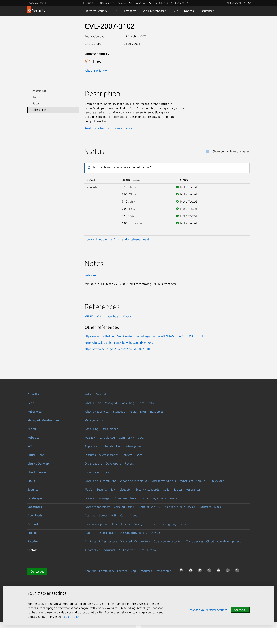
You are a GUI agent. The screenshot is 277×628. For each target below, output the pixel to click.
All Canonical (234, 2)
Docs (141, 402)
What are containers (97, 506)
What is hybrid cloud (164, 480)
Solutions (33, 541)
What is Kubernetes (97, 411)
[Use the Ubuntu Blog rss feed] (238, 571)
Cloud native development (223, 541)
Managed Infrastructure (135, 541)
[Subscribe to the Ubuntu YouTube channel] (219, 571)
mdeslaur (90, 275)
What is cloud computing (100, 480)
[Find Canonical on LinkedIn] (201, 571)
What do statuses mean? (133, 239)
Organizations (93, 463)
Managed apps (93, 420)
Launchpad (113, 316)
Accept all (240, 609)
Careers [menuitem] (179, 2)
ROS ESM (90, 437)
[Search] (249, 3)
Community (126, 437)
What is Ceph (92, 402)
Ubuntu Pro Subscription (100, 532)
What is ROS (107, 437)
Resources (156, 411)
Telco (141, 550)
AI (85, 541)
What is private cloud (133, 480)
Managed (111, 402)
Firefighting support (175, 524)
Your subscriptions (96, 524)
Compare (121, 498)
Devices (156, 532)
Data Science (110, 428)
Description (39, 90)
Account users (121, 524)
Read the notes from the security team (109, 128)
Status (36, 97)
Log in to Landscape (164, 498)
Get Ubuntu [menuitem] (161, 2)
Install (88, 394)
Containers (34, 506)
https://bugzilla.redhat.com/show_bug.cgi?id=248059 (118, 342)
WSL (114, 515)
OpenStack (34, 394)
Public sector (126, 550)
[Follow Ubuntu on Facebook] (191, 571)
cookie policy (71, 616)
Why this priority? (95, 70)
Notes (36, 103)
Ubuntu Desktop (38, 463)
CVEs (175, 10)
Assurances (207, 10)
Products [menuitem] (88, 2)
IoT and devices (193, 541)
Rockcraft (204, 506)
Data (93, 541)
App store (90, 446)
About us (90, 570)
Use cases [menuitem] (105, 2)
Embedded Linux (112, 446)
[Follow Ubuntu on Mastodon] (182, 571)
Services (127, 454)
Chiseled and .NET (150, 506)
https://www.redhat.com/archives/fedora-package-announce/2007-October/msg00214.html (143, 336)
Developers (113, 463)
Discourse (152, 524)
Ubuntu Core (35, 454)
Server (103, 515)
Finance (152, 550)
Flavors (129, 463)
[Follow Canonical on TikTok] (229, 571)
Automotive (92, 550)
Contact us (37, 571)
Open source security (167, 541)
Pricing (137, 524)
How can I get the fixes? (99, 239)
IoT (29, 446)
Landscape (34, 498)
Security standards (154, 10)
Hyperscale (91, 472)
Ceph (30, 402)
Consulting (127, 402)
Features (90, 454)
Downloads (34, 515)
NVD (99, 316)
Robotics (33, 437)
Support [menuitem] (122, 2)
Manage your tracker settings (208, 609)
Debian (127, 316)
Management (134, 446)
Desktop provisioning (133, 532)
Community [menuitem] (141, 2)
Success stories (108, 454)
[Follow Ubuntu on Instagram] (210, 571)
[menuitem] (236, 3)
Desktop (90, 515)
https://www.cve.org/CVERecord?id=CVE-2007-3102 (117, 348)
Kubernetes (35, 411)
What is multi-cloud (192, 480)
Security (32, 489)
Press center (163, 570)
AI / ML (32, 428)
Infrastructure (108, 541)
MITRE (88, 316)
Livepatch (130, 10)
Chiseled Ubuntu (124, 506)
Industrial (109, 550)
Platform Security (95, 10)
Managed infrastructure (43, 420)
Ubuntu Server (36, 472)
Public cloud (216, 480)
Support (101, 394)
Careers (122, 570)
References (39, 109)
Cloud (31, 480)
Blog (133, 570)
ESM (115, 10)
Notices (189, 10)
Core (123, 515)
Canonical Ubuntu (37, 2)
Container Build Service (180, 506)
